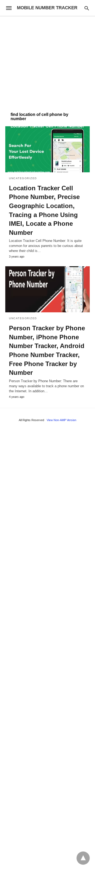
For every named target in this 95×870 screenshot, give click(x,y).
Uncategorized (23, 178)
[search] (87, 8)
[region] (47, 61)
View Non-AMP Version (61, 420)
